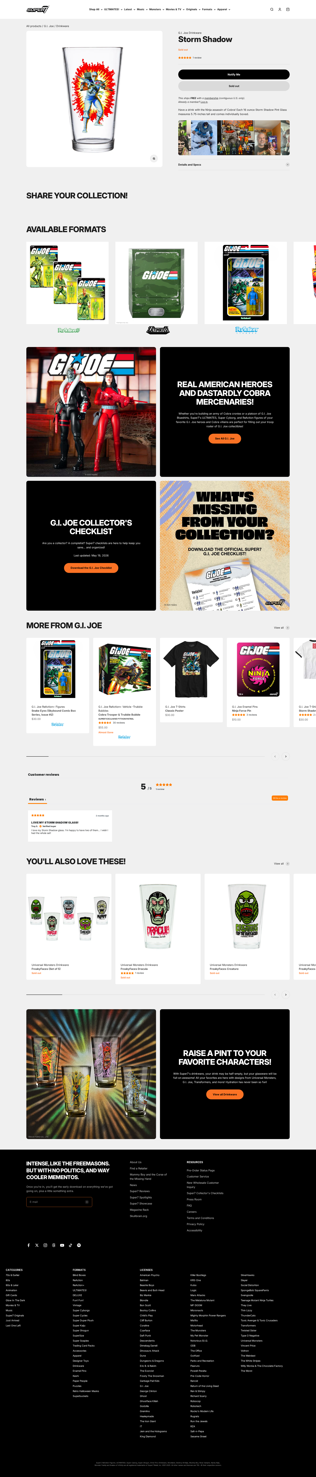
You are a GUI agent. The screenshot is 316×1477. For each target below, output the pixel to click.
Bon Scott (145, 1305)
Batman (144, 1280)
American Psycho (149, 1275)
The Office (196, 1350)
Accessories (79, 1350)
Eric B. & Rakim (148, 1365)
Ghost (143, 1396)
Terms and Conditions (200, 1218)
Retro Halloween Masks (86, 1391)
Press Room (194, 1199)
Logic (193, 1290)
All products (34, 26)
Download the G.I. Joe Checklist (91, 567)
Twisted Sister (248, 1330)
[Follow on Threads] (54, 1245)
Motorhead (196, 1325)
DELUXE (77, 1295)
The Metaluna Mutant (202, 1300)
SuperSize (78, 1335)
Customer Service (198, 1176)
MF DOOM (196, 1305)
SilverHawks (247, 1275)
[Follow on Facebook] (28, 1245)
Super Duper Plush (83, 1320)
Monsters (155, 9)
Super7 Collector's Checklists (205, 1193)
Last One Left (13, 1325)
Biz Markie (145, 1295)
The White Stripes (251, 1360)
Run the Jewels (199, 1421)
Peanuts (195, 1365)
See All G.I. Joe (225, 438)
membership (211, 98)
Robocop (195, 1401)
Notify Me (234, 74)
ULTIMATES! (111, 9)
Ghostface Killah (149, 1401)
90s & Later (12, 1285)
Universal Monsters (252, 1340)
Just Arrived (12, 1320)
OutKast (195, 1355)
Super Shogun (81, 1330)
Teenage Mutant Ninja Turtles (257, 1300)
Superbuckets (80, 1396)
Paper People (80, 1380)
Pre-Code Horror (199, 1376)
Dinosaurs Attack (149, 1350)
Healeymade (147, 1416)
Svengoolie (247, 1295)
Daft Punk (145, 1335)
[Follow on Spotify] (79, 1245)
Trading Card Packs (84, 1345)
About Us (135, 1162)
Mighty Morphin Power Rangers (208, 1315)
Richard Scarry (198, 1396)
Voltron (245, 1350)
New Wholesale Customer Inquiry (203, 1185)
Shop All (94, 9)
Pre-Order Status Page (201, 1170)
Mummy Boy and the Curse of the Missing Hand (148, 1176)
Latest (128, 9)
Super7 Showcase (141, 1203)
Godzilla (144, 1406)
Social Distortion (250, 1285)
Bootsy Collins (148, 1310)
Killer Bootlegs (198, 1275)
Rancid (194, 1380)
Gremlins (145, 1411)
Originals (191, 9)
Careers (192, 1211)
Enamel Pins (79, 1370)
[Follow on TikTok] (70, 1245)
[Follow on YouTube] (62, 1245)
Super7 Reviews (140, 1191)
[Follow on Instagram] (45, 1245)
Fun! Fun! (78, 1300)
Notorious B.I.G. (199, 1340)
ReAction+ (78, 1285)
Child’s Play (146, 1315)
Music (140, 9)
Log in (204, 102)
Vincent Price (248, 1345)
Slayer (244, 1280)
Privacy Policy (195, 1224)
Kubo (193, 1285)
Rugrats (194, 1416)
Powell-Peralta (198, 1370)
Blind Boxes (79, 1275)
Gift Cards (11, 1295)
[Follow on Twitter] (37, 1245)
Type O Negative (250, 1335)
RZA (192, 1426)
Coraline (144, 1325)
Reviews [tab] (37, 799)
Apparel (222, 9)
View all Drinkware (225, 1094)
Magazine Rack (139, 1209)
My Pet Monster (199, 1335)
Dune (143, 1355)
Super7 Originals (15, 1315)
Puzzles (77, 1386)
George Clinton (148, 1391)
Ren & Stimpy (197, 1391)
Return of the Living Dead (204, 1386)
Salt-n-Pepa (197, 1431)
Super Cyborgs (81, 1310)
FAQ (189, 1205)
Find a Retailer (138, 1168)
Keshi (76, 1376)
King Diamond (148, 1436)
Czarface (145, 1330)
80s (8, 1280)
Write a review (280, 798)
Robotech (195, 1406)
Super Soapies (81, 1340)
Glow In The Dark (15, 1300)
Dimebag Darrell (148, 1345)
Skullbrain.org (138, 1216)
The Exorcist (147, 1370)
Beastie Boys (147, 1285)
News (133, 1185)
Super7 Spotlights (141, 1197)
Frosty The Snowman (152, 1376)
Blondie (144, 1300)
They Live (246, 1305)
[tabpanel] (158, 826)
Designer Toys (81, 1360)
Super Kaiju (79, 1325)
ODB (192, 1345)
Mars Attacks (197, 1295)
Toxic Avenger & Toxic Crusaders (259, 1320)
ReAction (78, 1280)
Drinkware (62, 26)
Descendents (147, 1340)
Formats (207, 9)
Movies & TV (173, 9)
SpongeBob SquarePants (255, 1290)
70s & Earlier (12, 1275)
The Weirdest (248, 1355)
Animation (11, 1290)
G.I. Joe (49, 26)
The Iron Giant (148, 1421)
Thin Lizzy (246, 1310)
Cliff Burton (146, 1320)
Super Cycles (80, 1315)
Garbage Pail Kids (149, 1380)
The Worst (246, 1370)
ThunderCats (248, 1315)
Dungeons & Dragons (152, 1360)
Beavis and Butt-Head (152, 1290)
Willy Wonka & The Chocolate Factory (262, 1365)
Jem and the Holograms (153, 1431)
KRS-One (195, 1280)
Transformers (248, 1325)
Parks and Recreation (202, 1360)
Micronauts (196, 1310)
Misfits (194, 1320)
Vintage (77, 1305)
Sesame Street (198, 1436)
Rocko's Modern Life (201, 1411)
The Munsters (198, 1330)
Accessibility (194, 1230)
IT (141, 1426)
